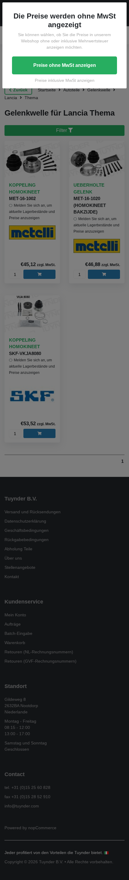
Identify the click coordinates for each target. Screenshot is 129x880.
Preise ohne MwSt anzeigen (64, 65)
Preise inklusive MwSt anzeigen (64, 80)
